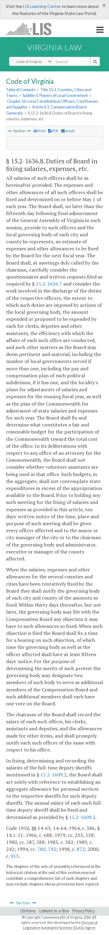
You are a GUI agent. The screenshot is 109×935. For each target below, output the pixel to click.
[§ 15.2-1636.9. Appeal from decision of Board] (29, 130)
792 (52, 849)
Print (41, 130)
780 (41, 849)
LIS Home (28, 911)
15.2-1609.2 (53, 774)
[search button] (95, 61)
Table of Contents (20, 89)
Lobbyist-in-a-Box (54, 911)
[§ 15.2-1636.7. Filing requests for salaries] (10, 130)
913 (15, 856)
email (69, 130)
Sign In (90, 928)
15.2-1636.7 (49, 283)
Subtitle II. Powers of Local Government (55, 95)
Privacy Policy (83, 911)
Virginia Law (54, 47)
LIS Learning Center (42, 6)
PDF (54, 130)
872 (81, 849)
